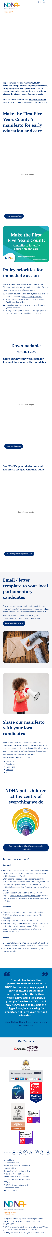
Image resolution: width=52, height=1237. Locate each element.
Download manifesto (14, 216)
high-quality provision (32, 296)
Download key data (13, 446)
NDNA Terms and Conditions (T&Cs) (17, 1181)
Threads (9, 769)
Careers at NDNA (11, 1162)
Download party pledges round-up (19, 554)
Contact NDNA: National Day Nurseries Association (17, 1172)
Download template (14, 623)
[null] (31, 1152)
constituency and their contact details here (21, 618)
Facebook (10, 764)
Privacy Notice (10, 1190)
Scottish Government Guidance (27, 926)
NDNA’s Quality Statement (16, 1185)
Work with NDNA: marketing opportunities (17, 1167)
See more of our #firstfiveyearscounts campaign (26, 847)
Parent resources (11, 1187)
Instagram (10, 767)
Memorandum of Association (17, 1176)
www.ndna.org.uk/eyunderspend (24, 895)
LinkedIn (10, 761)
